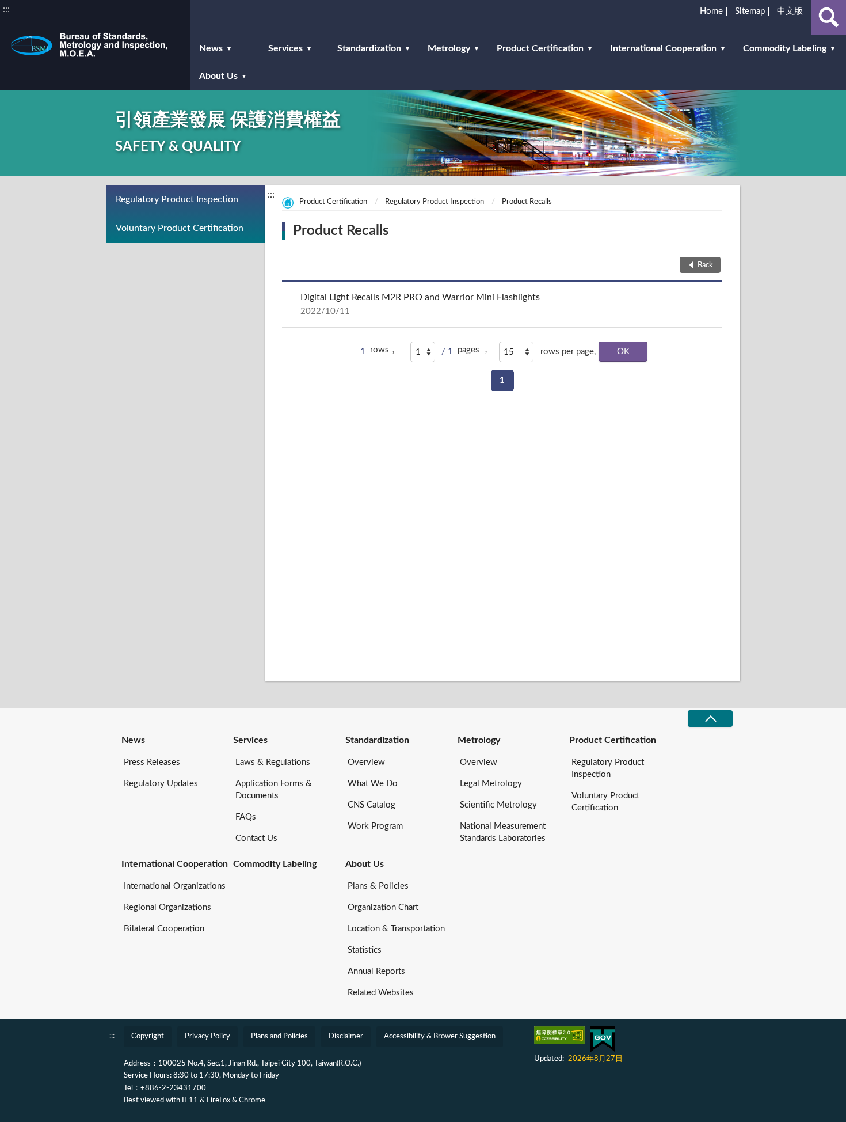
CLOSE (710, 718)
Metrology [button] (449, 48)
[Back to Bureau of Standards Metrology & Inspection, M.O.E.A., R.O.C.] (95, 45)
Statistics (365, 950)
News (133, 740)
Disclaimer (346, 1036)
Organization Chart (383, 907)
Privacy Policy (207, 1036)
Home (711, 11)
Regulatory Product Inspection (177, 199)
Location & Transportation (396, 928)
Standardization (377, 740)
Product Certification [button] (540, 48)
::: (6, 9)
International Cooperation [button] (663, 48)
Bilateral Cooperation (164, 928)
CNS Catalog (371, 805)
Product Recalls (527, 202)
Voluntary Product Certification (179, 228)
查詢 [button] (828, 17)
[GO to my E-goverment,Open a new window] (602, 1039)
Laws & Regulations (272, 762)
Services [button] (285, 48)
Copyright (147, 1036)
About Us (364, 864)
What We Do (373, 783)
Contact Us (256, 838)
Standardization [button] (369, 48)
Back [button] (705, 265)
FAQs (245, 817)
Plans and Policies (279, 1036)
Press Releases (152, 762)
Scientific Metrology (498, 805)
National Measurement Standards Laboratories (503, 832)
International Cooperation (174, 864)
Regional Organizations (167, 907)
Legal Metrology (491, 783)
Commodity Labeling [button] (784, 48)
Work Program (375, 826)
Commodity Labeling (275, 864)
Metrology (479, 740)
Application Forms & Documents (273, 789)
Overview (366, 762)
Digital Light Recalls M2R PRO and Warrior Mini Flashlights (420, 304)
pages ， (474, 350)
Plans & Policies (378, 886)
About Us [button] (218, 76)
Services (250, 740)
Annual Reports (376, 971)
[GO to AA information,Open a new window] (559, 1035)
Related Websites (381, 992)
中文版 (790, 11)
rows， (384, 350)
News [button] (211, 48)
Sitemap (750, 11)
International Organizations (175, 886)
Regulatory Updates (161, 783)
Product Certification (333, 202)
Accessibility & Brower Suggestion (440, 1036)
